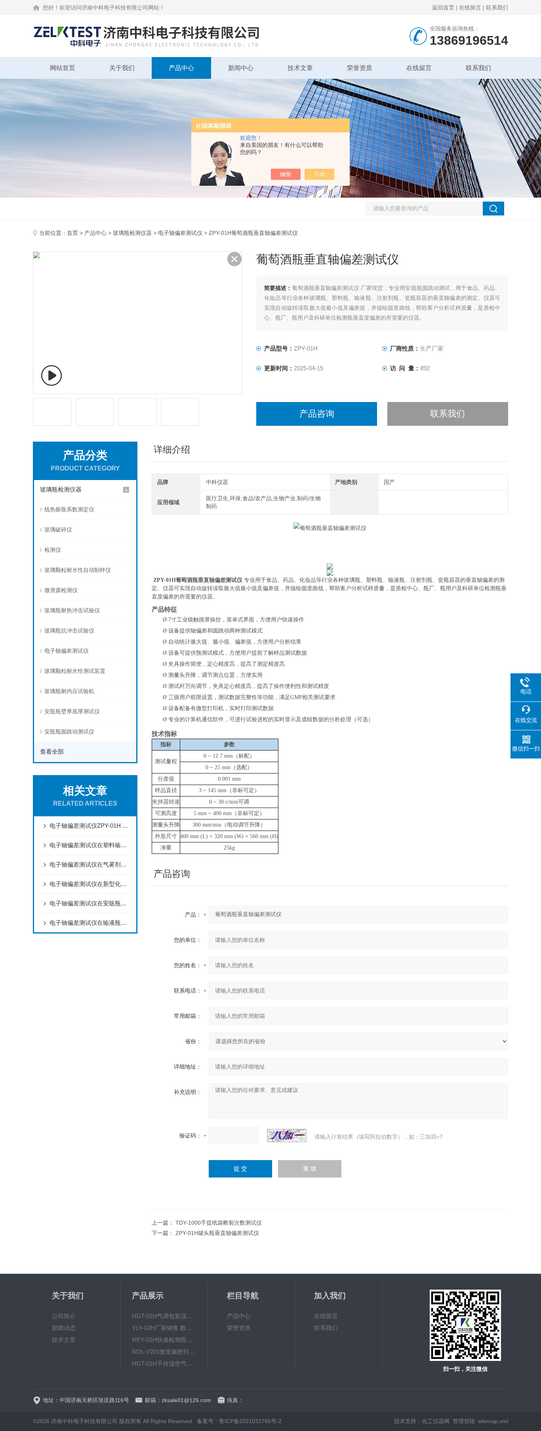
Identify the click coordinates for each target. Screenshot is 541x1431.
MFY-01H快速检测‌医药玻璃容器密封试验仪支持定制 (164, 1339)
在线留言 (470, 7)
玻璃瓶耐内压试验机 (69, 691)
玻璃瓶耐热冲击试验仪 (72, 610)
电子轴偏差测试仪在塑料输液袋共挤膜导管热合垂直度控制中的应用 (89, 845)
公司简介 (64, 1316)
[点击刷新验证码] (287, 1135)
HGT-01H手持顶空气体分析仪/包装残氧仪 (164, 1363)
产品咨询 (316, 414)
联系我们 (497, 7)
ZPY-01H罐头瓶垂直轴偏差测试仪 (217, 1233)
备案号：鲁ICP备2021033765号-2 (239, 1421)
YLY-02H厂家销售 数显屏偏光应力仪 (164, 1327)
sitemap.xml (493, 1421)
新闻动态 (64, 1327)
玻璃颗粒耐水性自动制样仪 (77, 570)
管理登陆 (464, 1421)
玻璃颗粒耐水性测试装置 (74, 671)
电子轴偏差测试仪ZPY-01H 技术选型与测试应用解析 (89, 825)
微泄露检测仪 (61, 590)
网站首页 (62, 68)
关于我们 (122, 68)
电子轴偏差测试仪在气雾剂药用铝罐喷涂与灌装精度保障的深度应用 (89, 864)
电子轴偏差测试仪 (180, 233)
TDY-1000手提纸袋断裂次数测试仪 (218, 1222)
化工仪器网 (436, 1421)
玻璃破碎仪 (58, 529)
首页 (72, 233)
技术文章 (300, 68)
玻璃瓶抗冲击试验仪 (69, 630)
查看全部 (52, 751)
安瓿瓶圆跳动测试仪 (69, 731)
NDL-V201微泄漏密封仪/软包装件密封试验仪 (164, 1351)
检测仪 (52, 550)
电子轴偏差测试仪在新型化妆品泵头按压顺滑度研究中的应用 (89, 883)
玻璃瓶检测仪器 (132, 233)
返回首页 (443, 7)
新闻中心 (240, 68)
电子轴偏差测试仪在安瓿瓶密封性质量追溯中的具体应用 (89, 903)
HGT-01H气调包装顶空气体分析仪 (164, 1316)
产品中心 (181, 68)
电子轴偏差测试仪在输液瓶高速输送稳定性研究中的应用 (89, 922)
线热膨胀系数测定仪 (69, 509)
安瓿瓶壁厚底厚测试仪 (72, 711)
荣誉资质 (359, 68)
